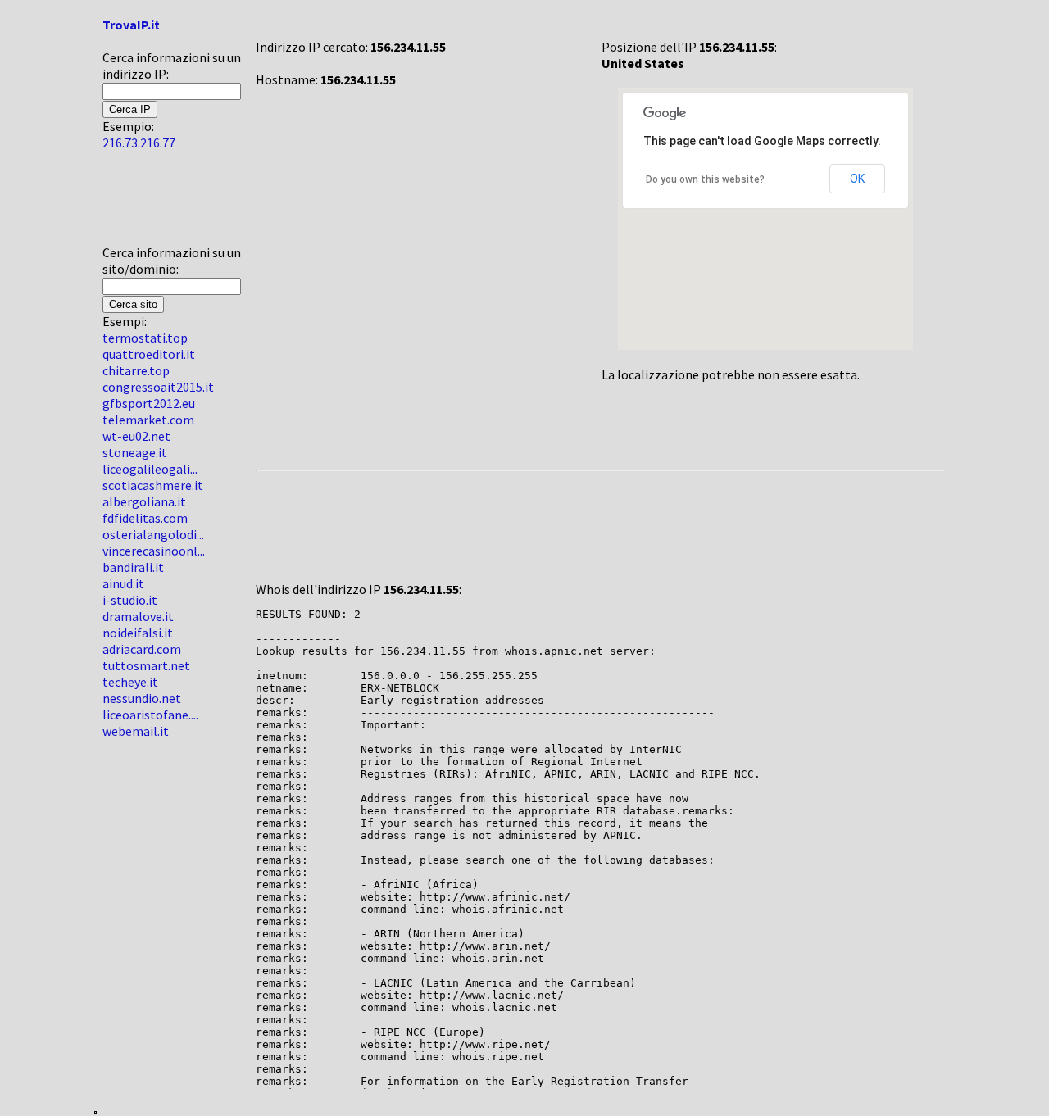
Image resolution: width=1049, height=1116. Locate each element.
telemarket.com (148, 419)
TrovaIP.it (131, 24)
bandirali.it (133, 567)
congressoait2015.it (158, 387)
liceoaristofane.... (150, 714)
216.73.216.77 (138, 142)
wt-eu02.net (136, 436)
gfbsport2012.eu (148, 403)
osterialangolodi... (153, 534)
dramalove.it (138, 616)
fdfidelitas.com (145, 518)
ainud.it (123, 583)
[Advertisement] (151, 204)
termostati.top (145, 337)
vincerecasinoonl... (153, 550)
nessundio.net (141, 698)
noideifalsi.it (137, 632)
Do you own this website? (705, 179)
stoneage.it (134, 452)
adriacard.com (141, 649)
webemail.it (135, 731)
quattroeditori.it (148, 354)
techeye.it (130, 682)
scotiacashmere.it (152, 485)
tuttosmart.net (146, 665)
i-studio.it (129, 600)
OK (857, 178)
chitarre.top (136, 370)
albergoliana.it (144, 501)
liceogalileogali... (150, 468)
